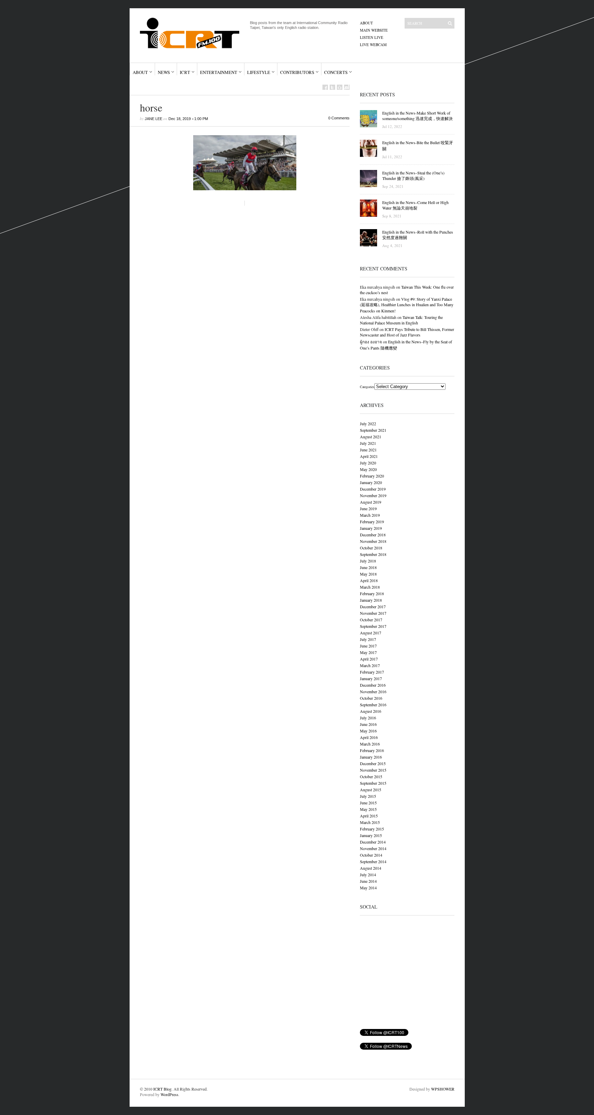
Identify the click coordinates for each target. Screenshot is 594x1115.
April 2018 (369, 580)
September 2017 (373, 626)
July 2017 (368, 639)
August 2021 (370, 436)
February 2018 (372, 593)
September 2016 (373, 704)
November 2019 (373, 495)
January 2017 (371, 678)
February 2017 (372, 672)
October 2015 (371, 776)
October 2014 (371, 855)
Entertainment (218, 72)
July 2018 (368, 561)
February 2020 (372, 476)
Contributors (297, 72)
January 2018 (371, 600)
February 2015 (372, 829)
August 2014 (370, 868)
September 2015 (373, 783)
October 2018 (371, 547)
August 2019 (370, 502)
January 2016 (371, 757)
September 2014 (373, 861)
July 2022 (368, 423)
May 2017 (368, 652)
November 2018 (373, 541)
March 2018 (370, 587)
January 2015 (371, 835)
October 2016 (371, 698)
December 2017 (373, 606)
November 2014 (373, 848)
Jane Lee (153, 119)
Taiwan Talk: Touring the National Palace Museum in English (401, 319)
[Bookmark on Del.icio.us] (339, 87)
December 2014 (373, 842)
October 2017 (371, 619)
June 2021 (368, 449)
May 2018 (368, 574)
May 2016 (368, 730)
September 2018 (373, 554)
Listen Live (371, 37)
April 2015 (369, 815)
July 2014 (368, 874)
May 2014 (368, 887)
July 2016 (368, 717)
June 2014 (368, 881)
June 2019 (368, 508)
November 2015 (373, 770)
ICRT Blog (162, 1089)
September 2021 (373, 430)
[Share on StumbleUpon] (347, 87)
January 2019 (371, 528)
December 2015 (373, 763)
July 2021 (368, 443)
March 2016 (370, 744)
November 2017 (373, 613)
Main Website (374, 30)
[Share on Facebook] (325, 87)
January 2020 (371, 482)
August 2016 (370, 711)
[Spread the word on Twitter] (332, 87)
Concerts (336, 72)
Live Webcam (373, 44)
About (366, 22)
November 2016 (373, 691)
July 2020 (368, 462)
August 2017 (370, 632)
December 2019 (373, 489)
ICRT (185, 72)
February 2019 (372, 521)
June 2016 (368, 724)
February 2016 (372, 750)
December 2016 (373, 685)
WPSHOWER (442, 1089)
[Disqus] (240, 309)
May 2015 (368, 809)
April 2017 (369, 659)
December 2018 (373, 534)
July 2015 (368, 796)
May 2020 (368, 469)
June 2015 (368, 802)
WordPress (169, 1094)
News (164, 72)
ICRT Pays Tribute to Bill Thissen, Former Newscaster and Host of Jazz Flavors (407, 331)
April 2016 (369, 737)
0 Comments (339, 118)
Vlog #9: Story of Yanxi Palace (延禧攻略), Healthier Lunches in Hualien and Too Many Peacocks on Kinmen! (406, 304)
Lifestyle (258, 72)
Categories (367, 386)
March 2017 (370, 665)
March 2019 (370, 515)
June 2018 (368, 567)
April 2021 (369, 456)
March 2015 (370, 822)
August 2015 (370, 789)
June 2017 (368, 645)
